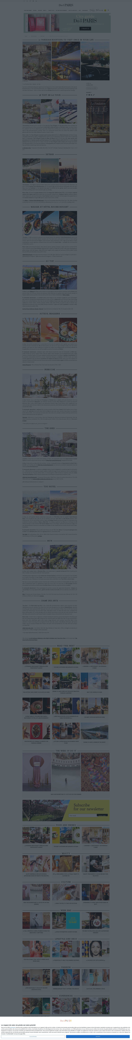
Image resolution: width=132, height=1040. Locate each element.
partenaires (13, 1027)
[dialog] (66, 1028)
